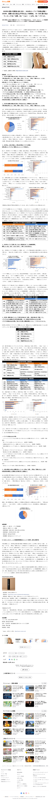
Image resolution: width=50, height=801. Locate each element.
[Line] (14, 659)
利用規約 (22, 796)
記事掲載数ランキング (5, 779)
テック (41, 4)
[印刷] (16, 659)
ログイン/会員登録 (43, 1)
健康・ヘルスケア (23, 656)
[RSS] (28, 793)
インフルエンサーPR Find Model (39, 777)
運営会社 (6, 796)
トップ (3, 765)
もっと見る (44, 683)
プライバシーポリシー (29, 796)
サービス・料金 (4, 773)
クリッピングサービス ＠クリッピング (40, 772)
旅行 (14, 4)
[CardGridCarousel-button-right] (47, 641)
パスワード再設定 (20, 776)
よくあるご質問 (20, 780)
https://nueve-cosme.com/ (22, 70)
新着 (4, 4)
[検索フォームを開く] (35, 1)
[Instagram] (26, 793)
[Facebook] (9, 659)
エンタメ (7, 4)
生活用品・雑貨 (15, 656)
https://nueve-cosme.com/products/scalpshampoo (18, 594)
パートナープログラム (14, 796)
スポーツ (33, 4)
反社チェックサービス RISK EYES (39, 786)
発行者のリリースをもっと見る (25, 677)
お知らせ (18, 782)
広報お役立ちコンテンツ (5, 781)
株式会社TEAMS (5, 25)
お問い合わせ (25, 669)
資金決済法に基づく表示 (40, 796)
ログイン (18, 774)
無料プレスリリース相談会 (22, 785)
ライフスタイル (28, 4)
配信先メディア (4, 775)
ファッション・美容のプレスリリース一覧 (15, 765)
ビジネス (38, 4)
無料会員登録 (19, 772)
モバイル (45, 4)
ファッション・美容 (20, 4)
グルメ (11, 4)
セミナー (18, 787)
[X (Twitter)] (12, 659)
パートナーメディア (5, 777)
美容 (10, 656)
